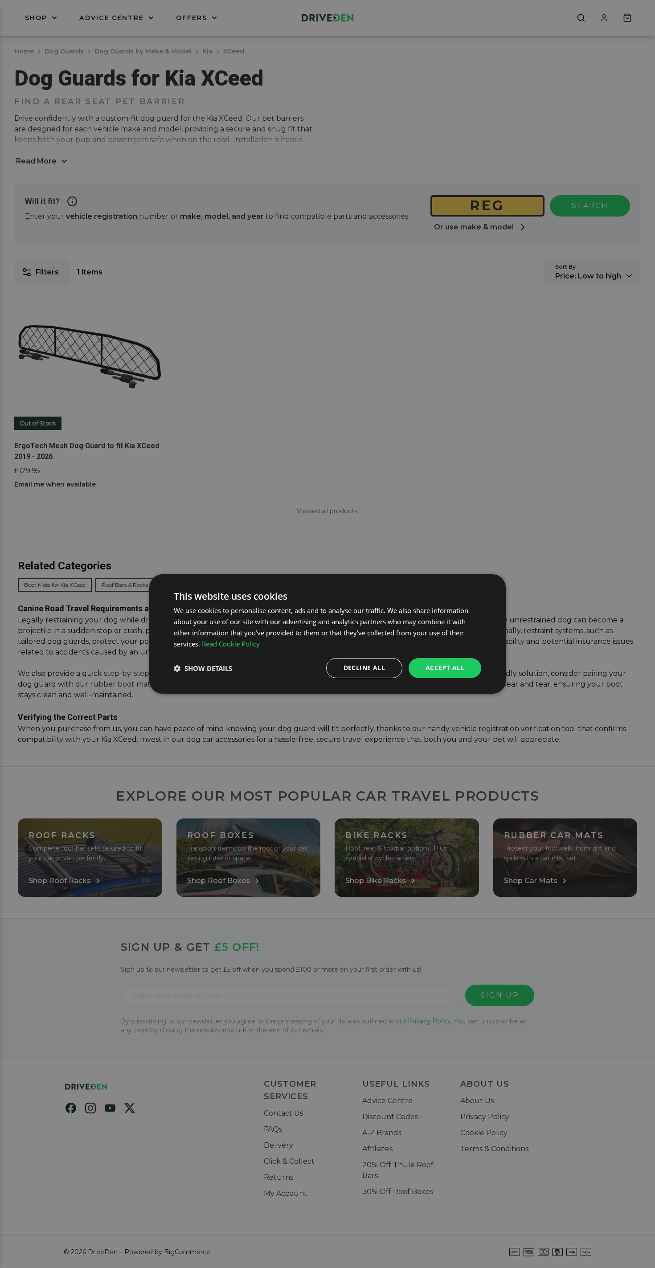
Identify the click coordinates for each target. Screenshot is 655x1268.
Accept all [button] (445, 667)
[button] (203, 668)
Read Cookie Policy (231, 643)
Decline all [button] (364, 667)
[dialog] (327, 634)
